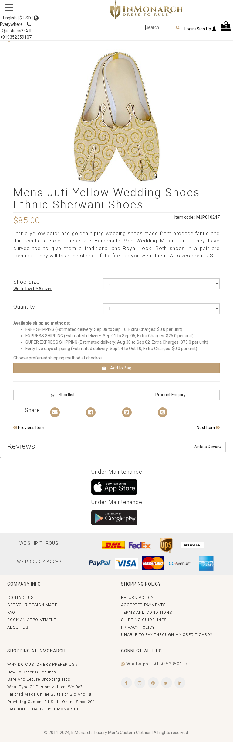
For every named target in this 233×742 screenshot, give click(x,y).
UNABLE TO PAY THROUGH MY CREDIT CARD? (166, 634)
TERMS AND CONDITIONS (146, 612)
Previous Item (30, 427)
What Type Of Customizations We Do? (44, 687)
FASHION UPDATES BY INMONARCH (42, 709)
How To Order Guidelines (31, 672)
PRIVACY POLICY (138, 627)
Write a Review (208, 447)
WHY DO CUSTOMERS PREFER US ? (42, 664)
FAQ (11, 612)
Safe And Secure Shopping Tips (38, 679)
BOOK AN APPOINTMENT (31, 619)
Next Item (206, 427)
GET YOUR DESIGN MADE (32, 605)
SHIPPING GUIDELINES (144, 619)
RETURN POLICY (137, 597)
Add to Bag (120, 368)
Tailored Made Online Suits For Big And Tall (50, 694)
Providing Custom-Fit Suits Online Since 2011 (52, 701)
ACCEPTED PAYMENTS (143, 605)
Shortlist (66, 394)
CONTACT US (20, 597)
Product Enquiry (170, 394)
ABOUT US (17, 627)
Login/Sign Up (198, 28)
